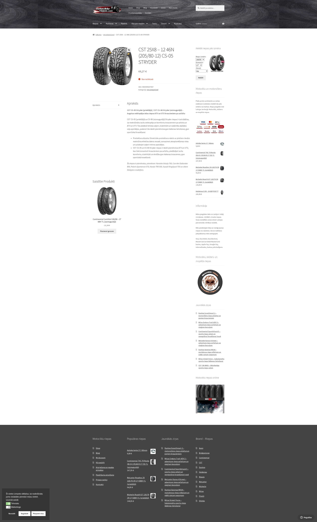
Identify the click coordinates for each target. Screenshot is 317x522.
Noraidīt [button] (12, 514)
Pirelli (201, 496)
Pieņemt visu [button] (38, 514)
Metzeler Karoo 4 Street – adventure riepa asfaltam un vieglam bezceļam (209, 343)
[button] (129, 50)
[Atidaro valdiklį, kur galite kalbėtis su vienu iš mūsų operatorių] (306, 518)
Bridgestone (204, 453)
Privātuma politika (135, 13)
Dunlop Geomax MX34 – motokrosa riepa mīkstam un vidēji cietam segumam (209, 352)
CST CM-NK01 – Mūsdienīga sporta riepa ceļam (208, 366)
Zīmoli (164, 23)
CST (200, 462)
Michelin (202, 486)
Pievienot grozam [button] (107, 231)
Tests (154, 23)
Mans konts (173, 8)
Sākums (98, 35)
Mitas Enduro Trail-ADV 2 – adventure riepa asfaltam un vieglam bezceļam (209, 324)
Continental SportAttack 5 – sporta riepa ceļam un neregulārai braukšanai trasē (209, 334)
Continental (204, 457)
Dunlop (202, 467)
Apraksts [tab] (96, 105)
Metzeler (203, 481)
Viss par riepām (138, 23)
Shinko (202, 501)
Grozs (163, 8)
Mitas (201, 491)
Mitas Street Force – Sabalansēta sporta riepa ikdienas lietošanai (211, 360)
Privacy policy (101, 480)
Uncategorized (108, 35)
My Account (101, 457)
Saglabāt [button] (24, 514)
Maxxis (202, 477)
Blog (145, 8)
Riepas (95, 23)
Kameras (109, 23)
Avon (201, 448)
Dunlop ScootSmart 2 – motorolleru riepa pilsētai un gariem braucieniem (209, 315)
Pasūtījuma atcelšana (105, 475)
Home (131, 8)
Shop (138, 8)
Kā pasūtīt (154, 8)
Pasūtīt (124, 23)
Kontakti (148, 13)
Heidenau (203, 472)
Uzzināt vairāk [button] (12, 500)
